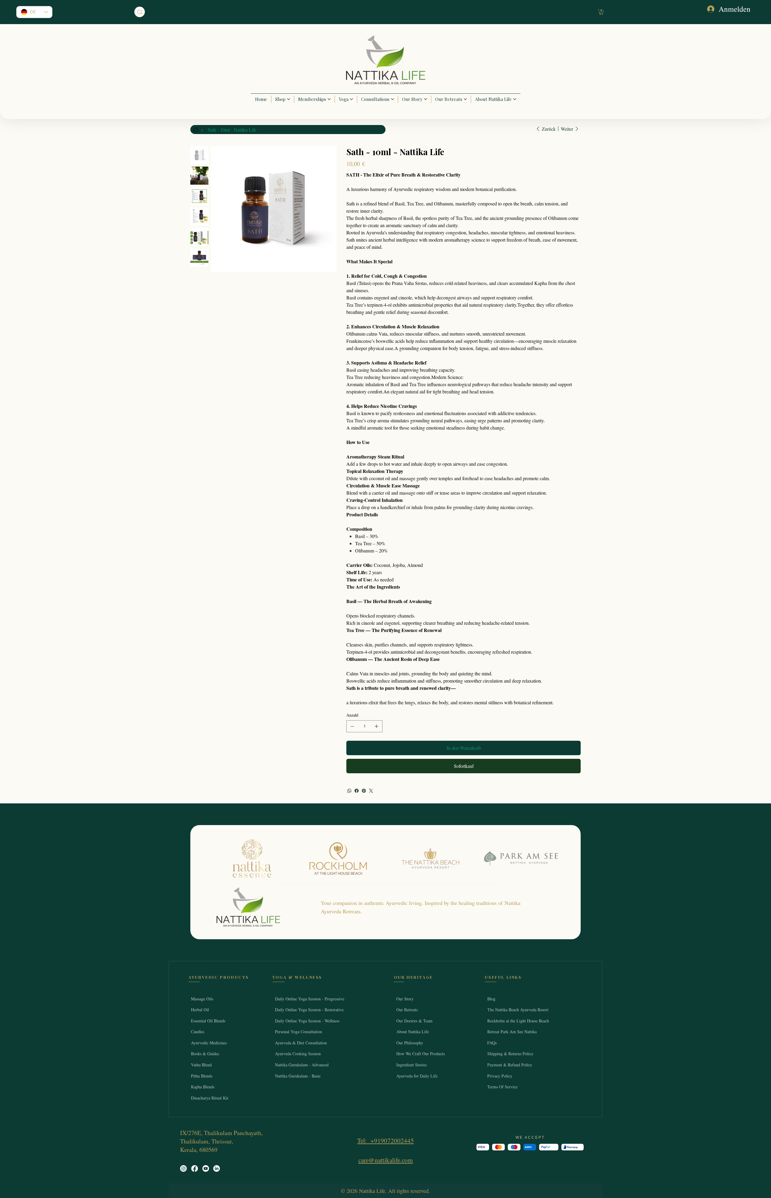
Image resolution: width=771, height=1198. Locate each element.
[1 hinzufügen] (376, 726)
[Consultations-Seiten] (392, 99)
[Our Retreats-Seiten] (465, 99)
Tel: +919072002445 (385, 1140)
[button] (601, 12)
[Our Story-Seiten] (425, 99)
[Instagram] (183, 1168)
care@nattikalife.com (385, 1160)
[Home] (195, 129)
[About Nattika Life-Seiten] (514, 99)
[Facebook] (357, 791)
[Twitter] (371, 791)
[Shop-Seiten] (288, 99)
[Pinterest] (364, 791)
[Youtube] (205, 1168)
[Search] (139, 12)
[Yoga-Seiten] (351, 99)
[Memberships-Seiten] (329, 99)
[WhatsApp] (349, 791)
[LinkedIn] (216, 1168)
